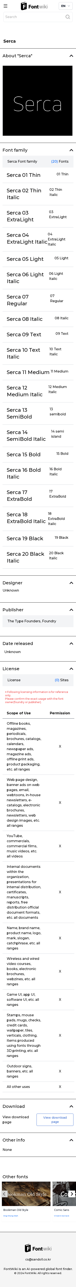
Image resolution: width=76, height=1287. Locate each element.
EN (63, 6)
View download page (55, 1120)
